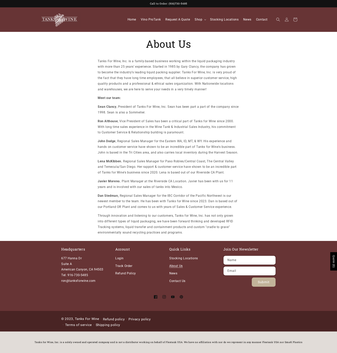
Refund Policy (125, 273)
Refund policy (114, 319)
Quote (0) (333, 261)
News (173, 273)
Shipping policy (108, 325)
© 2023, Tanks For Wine (80, 319)
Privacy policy (140, 319)
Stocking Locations (183, 258)
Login (119, 258)
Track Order (123, 266)
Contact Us (177, 281)
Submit (264, 282)
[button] (200, 19)
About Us (176, 266)
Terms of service (78, 325)
